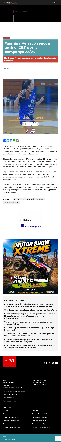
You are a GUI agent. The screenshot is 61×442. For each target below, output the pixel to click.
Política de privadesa (10, 401)
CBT (14, 199)
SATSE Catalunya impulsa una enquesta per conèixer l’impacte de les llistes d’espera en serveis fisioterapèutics (29, 316)
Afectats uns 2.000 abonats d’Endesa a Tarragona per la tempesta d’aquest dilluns (29, 335)
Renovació (30, 199)
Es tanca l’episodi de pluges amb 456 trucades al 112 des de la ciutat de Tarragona (29, 340)
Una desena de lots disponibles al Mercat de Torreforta (30, 310)
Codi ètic (35, 410)
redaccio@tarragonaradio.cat (12, 388)
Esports (6, 38)
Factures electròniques (39, 417)
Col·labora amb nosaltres (11, 420)
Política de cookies (9, 398)
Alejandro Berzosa (12, 67)
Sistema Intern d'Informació (41, 427)
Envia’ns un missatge (10, 394)
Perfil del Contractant (39, 420)
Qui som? (6, 410)
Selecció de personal (9, 414)
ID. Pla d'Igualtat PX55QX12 (11, 427)
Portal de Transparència (39, 414)
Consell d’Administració (10, 417)
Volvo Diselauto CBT (11, 202)
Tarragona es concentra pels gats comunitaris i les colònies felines (28, 323)
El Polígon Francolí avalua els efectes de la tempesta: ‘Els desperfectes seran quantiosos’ (29, 346)
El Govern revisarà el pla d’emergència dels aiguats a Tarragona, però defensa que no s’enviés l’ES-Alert (29, 305)
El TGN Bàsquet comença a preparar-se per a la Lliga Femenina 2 (29, 329)
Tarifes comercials (9, 424)
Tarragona (40, 199)
